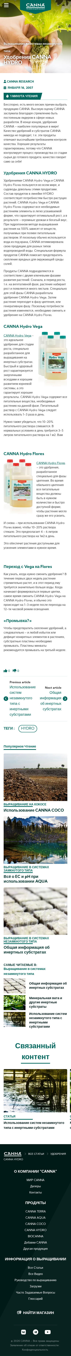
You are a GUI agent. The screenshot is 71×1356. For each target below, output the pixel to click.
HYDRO (27, 729)
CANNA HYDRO (35, 1230)
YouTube (47, 1332)
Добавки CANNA (35, 1242)
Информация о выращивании (35, 1259)
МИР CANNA (35, 1180)
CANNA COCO (35, 1224)
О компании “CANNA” (35, 1172)
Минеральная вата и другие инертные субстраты (45, 1003)
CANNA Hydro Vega (17, 335)
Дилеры (35, 1186)
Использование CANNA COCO (34, 810)
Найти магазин (38, 1313)
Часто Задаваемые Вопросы (35, 1292)
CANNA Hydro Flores (50, 463)
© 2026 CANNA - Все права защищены (35, 1341)
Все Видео (35, 1274)
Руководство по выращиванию (35, 1280)
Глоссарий (35, 1299)
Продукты (35, 1203)
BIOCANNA (35, 1236)
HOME (13, 1154)
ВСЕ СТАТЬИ (36, 1154)
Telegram (35, 1332)
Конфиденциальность (35, 1350)
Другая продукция (35, 1249)
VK (23, 1332)
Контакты (35, 1192)
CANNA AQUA (35, 1217)
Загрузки (36, 1286)
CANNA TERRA (35, 1211)
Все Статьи (35, 1268)
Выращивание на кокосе (25, 804)
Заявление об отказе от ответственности (34, 1345)
